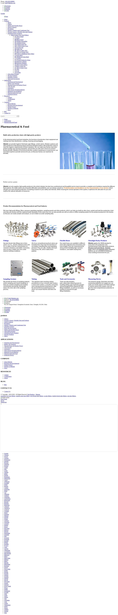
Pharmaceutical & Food (10, 122)
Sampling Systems (9, 279)
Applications (7, 121)
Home (6, 119)
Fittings (6, 241)
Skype (2, 400)
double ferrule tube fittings (59, 396)
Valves (34, 241)
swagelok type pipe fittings (8, 396)
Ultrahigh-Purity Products (97, 241)
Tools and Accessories (67, 279)
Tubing (34, 279)
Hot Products (31, 394)
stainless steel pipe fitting (22, 396)
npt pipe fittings (71, 396)
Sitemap (38, 394)
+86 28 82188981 (10, 1)
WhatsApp (4, 402)
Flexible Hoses (65, 241)
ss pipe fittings (48, 396)
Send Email (4, 399)
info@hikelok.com (10, 3)
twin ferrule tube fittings (36, 396)
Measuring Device (94, 279)
